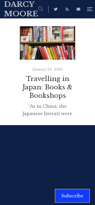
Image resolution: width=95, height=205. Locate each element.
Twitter (56, 9)
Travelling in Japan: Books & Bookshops (48, 87)
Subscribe (72, 195)
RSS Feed (67, 9)
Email (78, 9)
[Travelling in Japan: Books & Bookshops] (47, 43)
